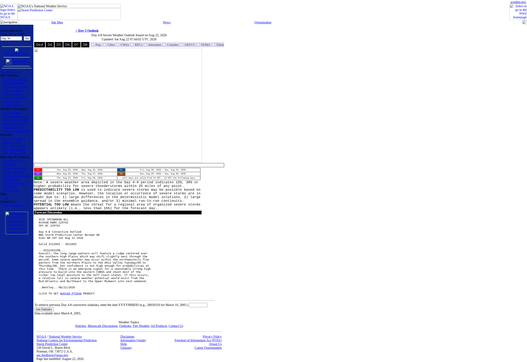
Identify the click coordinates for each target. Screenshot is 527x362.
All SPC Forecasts (15, 79)
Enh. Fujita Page (13, 183)
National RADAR (15, 123)
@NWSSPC (19, 61)
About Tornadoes (14, 168)
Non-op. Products (14, 138)
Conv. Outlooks (13, 90)
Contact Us (176, 326)
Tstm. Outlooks (13, 94)
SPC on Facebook (17, 53)
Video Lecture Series (16, 175)
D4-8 (39, 44)
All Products (159, 326)
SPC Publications (14, 149)
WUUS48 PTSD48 (71, 293)
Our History (11, 186)
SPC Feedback (12, 205)
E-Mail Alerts (11, 105)
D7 (76, 44)
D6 (67, 44)
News (166, 22)
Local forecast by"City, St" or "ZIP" (12, 32)
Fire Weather (141, 326)
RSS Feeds (13, 101)
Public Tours (11, 190)
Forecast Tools (12, 142)
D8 (85, 44)
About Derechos (13, 172)
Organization (262, 22)
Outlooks (125, 326)
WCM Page (10, 179)
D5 (59, 44)
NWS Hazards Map (16, 120)
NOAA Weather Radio (18, 131)
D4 (50, 44)
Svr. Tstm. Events (14, 146)
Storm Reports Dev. (16, 116)
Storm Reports (12, 112)
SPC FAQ (9, 164)
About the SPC (13, 160)
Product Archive (13, 127)
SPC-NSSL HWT (15, 153)
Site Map (57, 22)
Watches (80, 326)
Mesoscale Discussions (103, 326)
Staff (6, 198)
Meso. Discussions (15, 86)
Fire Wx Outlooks (14, 97)
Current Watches (13, 83)
